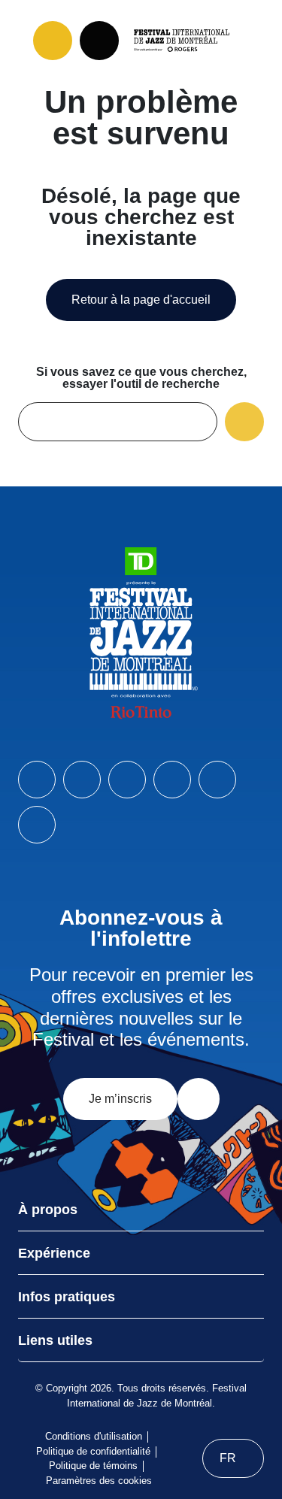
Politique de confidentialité (93, 1451)
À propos (47, 1209)
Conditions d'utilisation (93, 1436)
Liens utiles (55, 1340)
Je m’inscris (120, 1098)
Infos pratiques (66, 1296)
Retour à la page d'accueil (141, 299)
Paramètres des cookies (99, 1480)
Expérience (54, 1253)
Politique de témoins (93, 1465)
